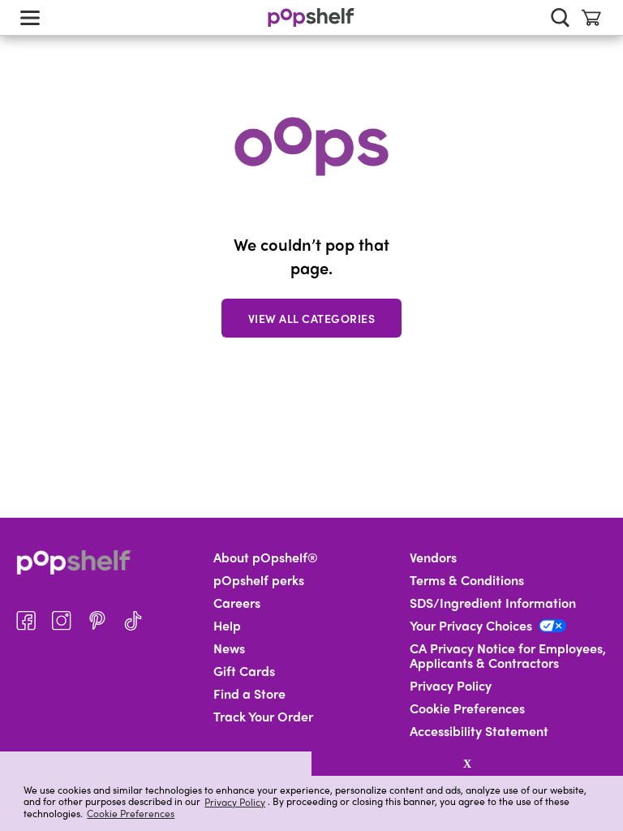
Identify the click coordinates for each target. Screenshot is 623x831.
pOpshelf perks (258, 580)
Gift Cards (244, 671)
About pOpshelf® (265, 557)
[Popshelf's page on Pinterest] (97, 621)
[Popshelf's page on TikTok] (133, 621)
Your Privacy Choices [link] (471, 625)
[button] (156, 763)
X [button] (467, 763)
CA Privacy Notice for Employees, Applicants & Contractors (508, 655)
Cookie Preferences (130, 813)
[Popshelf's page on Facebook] (26, 621)
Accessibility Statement (479, 731)
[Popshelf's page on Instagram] (61, 621)
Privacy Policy (234, 801)
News (229, 648)
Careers (236, 603)
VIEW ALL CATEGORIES (312, 318)
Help (227, 625)
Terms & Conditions (467, 580)
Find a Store (249, 694)
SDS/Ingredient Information (493, 603)
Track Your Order (263, 716)
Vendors (433, 557)
